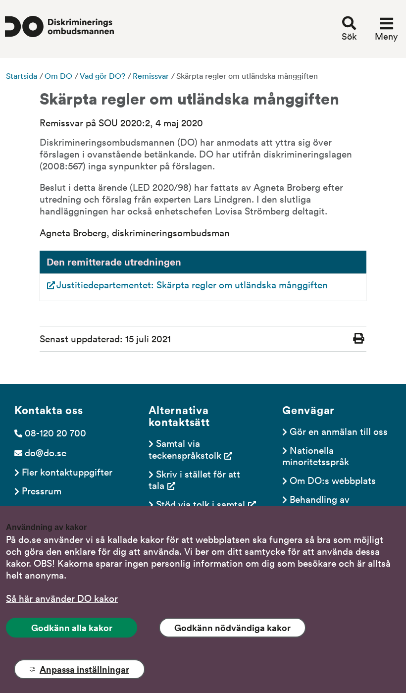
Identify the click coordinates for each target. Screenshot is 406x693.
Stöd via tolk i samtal (200, 503)
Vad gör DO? (102, 76)
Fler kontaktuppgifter (67, 471)
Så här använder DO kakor (62, 598)
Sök (349, 36)
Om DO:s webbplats (333, 480)
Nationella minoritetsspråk (315, 455)
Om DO (58, 76)
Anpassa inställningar (84, 669)
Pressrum (41, 490)
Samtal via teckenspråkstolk (185, 448)
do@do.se (45, 452)
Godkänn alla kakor (71, 628)
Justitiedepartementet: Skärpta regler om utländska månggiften (192, 284)
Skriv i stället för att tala (196, 479)
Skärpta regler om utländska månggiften (247, 76)
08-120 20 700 (55, 432)
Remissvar (151, 76)
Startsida (21, 76)
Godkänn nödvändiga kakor (232, 628)
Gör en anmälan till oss (339, 431)
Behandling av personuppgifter (317, 504)
